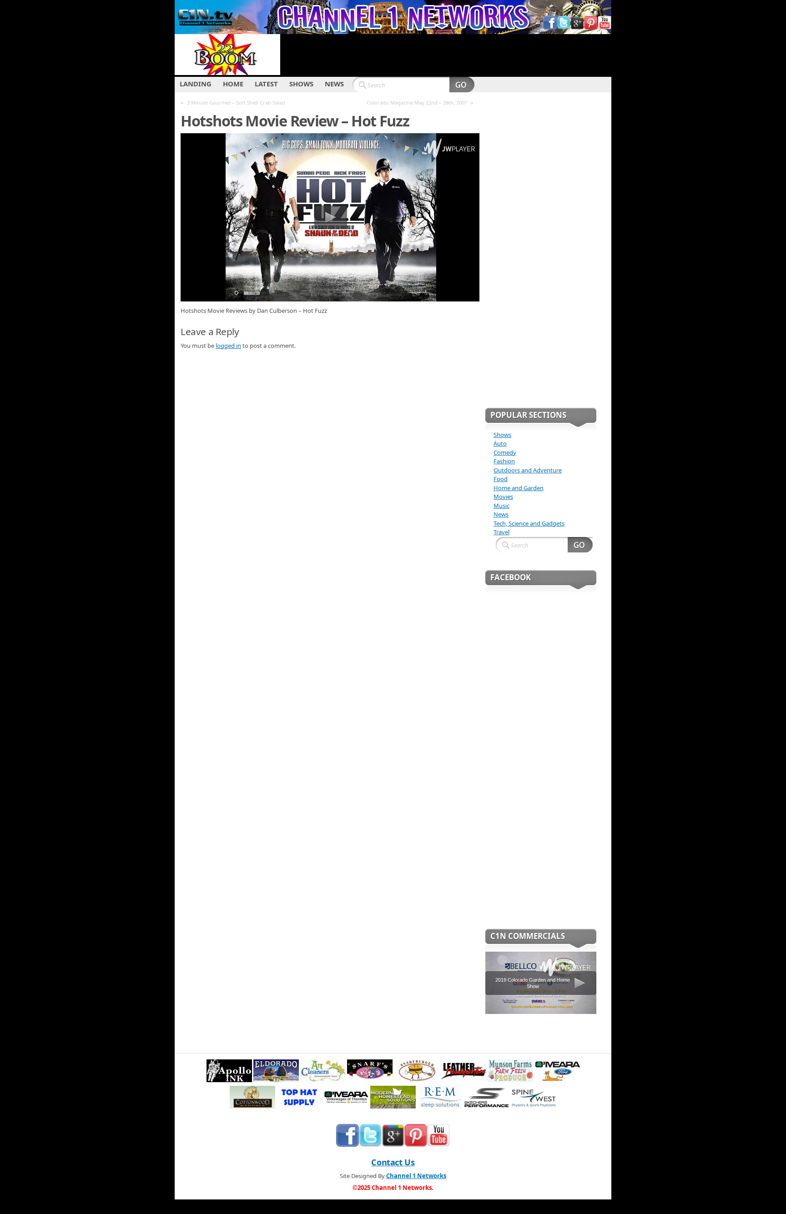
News (501, 514)
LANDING (196, 83)
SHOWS (301, 83)
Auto (500, 443)
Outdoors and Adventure (528, 470)
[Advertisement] (445, 54)
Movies (503, 496)
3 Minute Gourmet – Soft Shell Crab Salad (236, 102)
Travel (501, 532)
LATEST (266, 83)
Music (501, 506)
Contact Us (392, 1162)
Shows (502, 435)
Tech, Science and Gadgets (529, 523)
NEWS (334, 83)
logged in (228, 345)
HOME (233, 83)
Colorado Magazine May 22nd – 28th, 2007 (417, 102)
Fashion (504, 461)
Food (501, 479)
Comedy (505, 452)
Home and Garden (519, 488)
